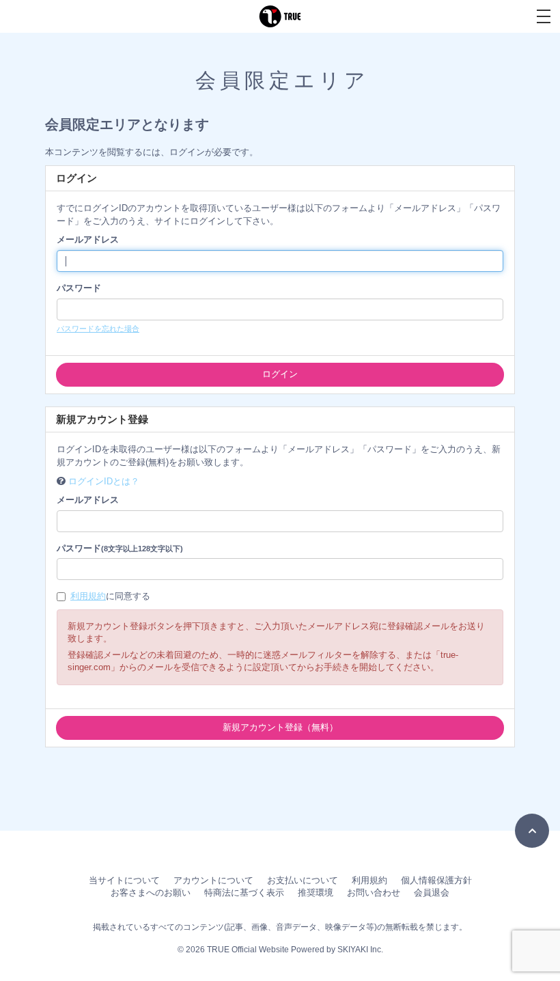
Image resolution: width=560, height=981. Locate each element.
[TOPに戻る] (532, 831)
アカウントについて (213, 880)
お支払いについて (302, 880)
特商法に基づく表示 (244, 892)
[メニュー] (543, 16)
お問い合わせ (373, 892)
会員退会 (431, 892)
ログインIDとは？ (103, 481)
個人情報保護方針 (436, 880)
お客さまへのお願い (151, 892)
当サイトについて (124, 880)
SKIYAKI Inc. (360, 949)
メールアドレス (88, 239)
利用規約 (88, 596)
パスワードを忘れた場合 (98, 328)
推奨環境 (315, 892)
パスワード (79, 288)
